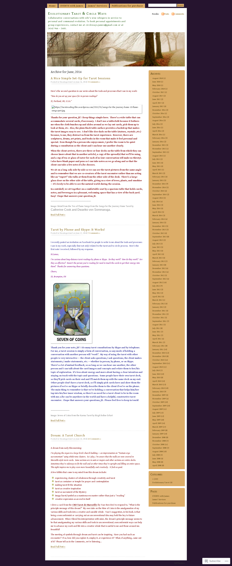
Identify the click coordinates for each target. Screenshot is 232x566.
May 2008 (156, 462)
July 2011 (156, 328)
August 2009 (157, 409)
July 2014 (156, 201)
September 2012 (159, 279)
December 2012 (158, 268)
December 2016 (158, 110)
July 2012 (156, 286)
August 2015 (157, 156)
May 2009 (156, 420)
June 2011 (156, 332)
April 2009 (156, 423)
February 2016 (158, 138)
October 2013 (158, 233)
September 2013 (159, 236)
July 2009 (156, 413)
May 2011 (156, 335)
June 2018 (156, 82)
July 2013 (156, 244)
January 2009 (157, 434)
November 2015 (159, 149)
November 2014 (159, 187)
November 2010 (159, 356)
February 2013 (158, 261)
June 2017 (156, 99)
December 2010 (158, 353)
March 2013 (157, 258)
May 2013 (156, 251)
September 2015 (159, 152)
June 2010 (156, 374)
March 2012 (157, 300)
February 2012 (158, 303)
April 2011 (156, 339)
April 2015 (156, 170)
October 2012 (158, 275)
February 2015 (158, 177)
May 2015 (156, 166)
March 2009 (157, 427)
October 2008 (158, 444)
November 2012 (159, 272)
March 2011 (157, 342)
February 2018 (158, 89)
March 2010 (157, 384)
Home (52, 6)
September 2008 (159, 448)
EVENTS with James (72, 6)
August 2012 (157, 282)
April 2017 (156, 103)
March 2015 (157, 173)
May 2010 (156, 377)
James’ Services (97, 6)
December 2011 (158, 311)
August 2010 (157, 367)
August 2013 (157, 240)
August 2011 (157, 324)
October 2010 (158, 360)
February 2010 (158, 388)
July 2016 (156, 124)
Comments (179, 14)
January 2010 (157, 391)
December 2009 (158, 395)
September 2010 (159, 363)
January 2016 (157, 141)
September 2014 (159, 194)
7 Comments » (94, 233)
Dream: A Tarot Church (68, 435)
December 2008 (158, 437)
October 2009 (158, 402)
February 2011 (158, 346)
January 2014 (157, 222)
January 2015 (157, 180)
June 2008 (156, 458)
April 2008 (156, 465)
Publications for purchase (127, 6)
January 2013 (157, 265)
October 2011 (158, 317)
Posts (166, 14)
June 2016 (156, 127)
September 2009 (159, 406)
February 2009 (158, 430)
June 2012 (156, 289)
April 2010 (156, 381)
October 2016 (158, 113)
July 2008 (156, 455)
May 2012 (156, 293)
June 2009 (156, 416)
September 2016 (159, 117)
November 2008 (159, 441)
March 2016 (157, 134)
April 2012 (156, 296)
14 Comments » (94, 439)
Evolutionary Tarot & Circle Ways (77, 13)
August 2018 (157, 78)
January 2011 (157, 349)
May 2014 (156, 208)
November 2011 (159, 314)
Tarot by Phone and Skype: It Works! (78, 230)
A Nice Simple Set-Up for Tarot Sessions (80, 78)
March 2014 (157, 215)
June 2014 (156, 205)
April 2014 (156, 212)
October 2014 (158, 191)
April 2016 (156, 131)
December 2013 (158, 226)
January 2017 (157, 106)
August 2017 (157, 96)
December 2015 (158, 145)
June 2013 (156, 247)
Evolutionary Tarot (160, 482)
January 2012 (157, 307)
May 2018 (156, 85)
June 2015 (156, 163)
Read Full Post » (58, 214)
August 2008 (157, 451)
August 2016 (157, 120)
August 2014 (157, 198)
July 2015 (156, 159)
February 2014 (158, 219)
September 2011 (159, 321)
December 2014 (158, 184)
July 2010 (156, 370)
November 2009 (159, 398)
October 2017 (158, 92)
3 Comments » (94, 82)
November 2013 (159, 229)
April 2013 (156, 254)
